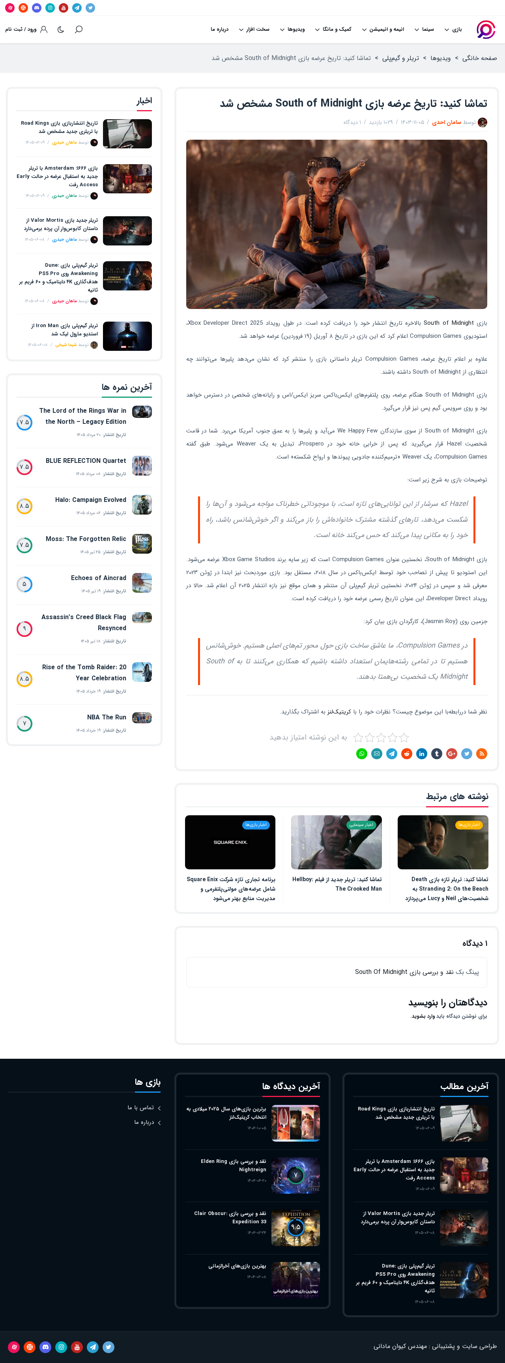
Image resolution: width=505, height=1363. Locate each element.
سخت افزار (258, 29)
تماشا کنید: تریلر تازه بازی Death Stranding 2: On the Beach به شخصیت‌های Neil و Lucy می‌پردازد (446, 889)
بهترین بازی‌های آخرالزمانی (237, 1266)
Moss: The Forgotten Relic (86, 539)
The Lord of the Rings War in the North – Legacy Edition (82, 416)
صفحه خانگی (479, 58)
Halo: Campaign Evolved (90, 500)
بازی (457, 29)
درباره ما (219, 29)
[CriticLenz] (486, 29)
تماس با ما (140, 1107)
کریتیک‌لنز (339, 712)
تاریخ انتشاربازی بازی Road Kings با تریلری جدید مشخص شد (59, 127)
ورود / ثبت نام (20, 29)
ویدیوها (296, 29)
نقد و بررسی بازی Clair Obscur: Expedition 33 (230, 1217)
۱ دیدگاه (352, 122)
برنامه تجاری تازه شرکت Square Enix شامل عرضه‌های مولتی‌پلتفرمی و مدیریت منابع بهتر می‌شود (231, 889)
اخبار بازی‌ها (469, 825)
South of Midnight (448, 323)
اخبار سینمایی (361, 825)
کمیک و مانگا (337, 29)
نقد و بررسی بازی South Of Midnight (404, 972)
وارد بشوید (423, 1016)
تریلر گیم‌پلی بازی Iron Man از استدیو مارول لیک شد (65, 330)
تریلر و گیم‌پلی (400, 58)
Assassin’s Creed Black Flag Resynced (83, 622)
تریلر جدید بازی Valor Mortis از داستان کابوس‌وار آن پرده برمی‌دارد (61, 224)
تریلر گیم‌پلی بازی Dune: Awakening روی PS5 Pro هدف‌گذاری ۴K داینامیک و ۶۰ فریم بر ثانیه (58, 277)
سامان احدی (446, 122)
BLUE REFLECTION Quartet (86, 461)
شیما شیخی (66, 345)
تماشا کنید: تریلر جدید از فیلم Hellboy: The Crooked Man (337, 884)
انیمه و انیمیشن (386, 29)
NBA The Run (106, 718)
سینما (428, 29)
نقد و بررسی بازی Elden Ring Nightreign (233, 1165)
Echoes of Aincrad (98, 578)
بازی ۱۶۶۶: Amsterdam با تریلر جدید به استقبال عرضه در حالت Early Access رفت (57, 176)
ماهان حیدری (64, 142)
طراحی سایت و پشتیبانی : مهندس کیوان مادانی (435, 1346)
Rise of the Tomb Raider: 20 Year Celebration (84, 673)
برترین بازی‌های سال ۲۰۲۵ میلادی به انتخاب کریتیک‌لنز (226, 1113)
